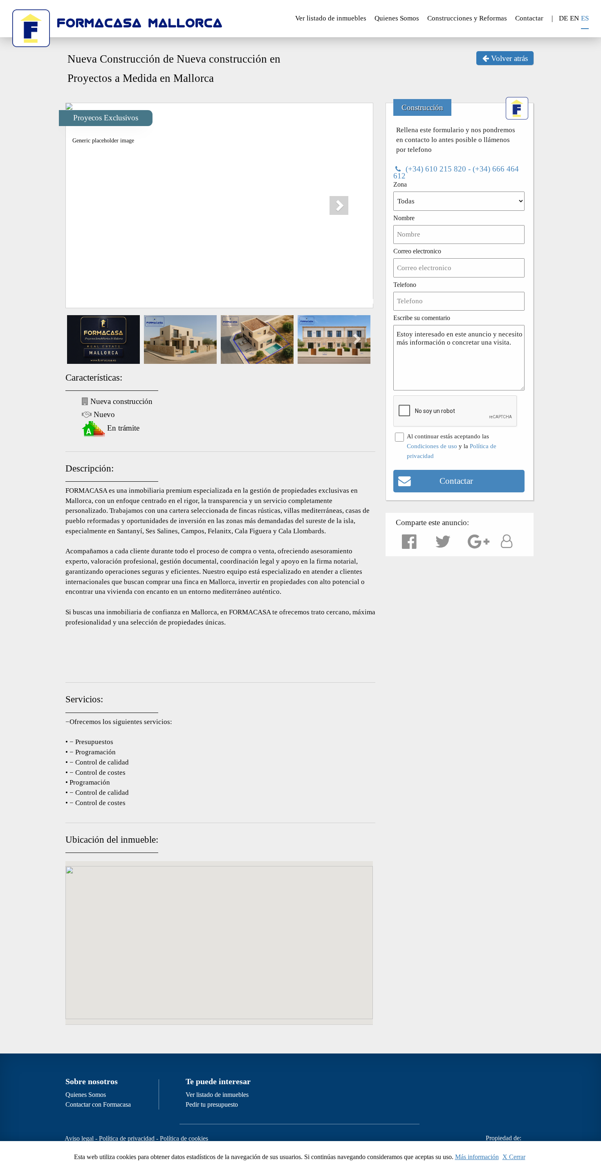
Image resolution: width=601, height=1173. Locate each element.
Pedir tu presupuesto (212, 1104)
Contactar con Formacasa (98, 1104)
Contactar (529, 18)
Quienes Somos (397, 18)
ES (585, 18)
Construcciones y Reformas (467, 18)
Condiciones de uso (432, 446)
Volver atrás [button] (508, 58)
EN (574, 18)
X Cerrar (513, 1156)
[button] (344, 200)
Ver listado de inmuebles (330, 18)
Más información (477, 1156)
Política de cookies (184, 1138)
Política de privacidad (127, 1138)
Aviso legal (79, 1138)
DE (563, 18)
